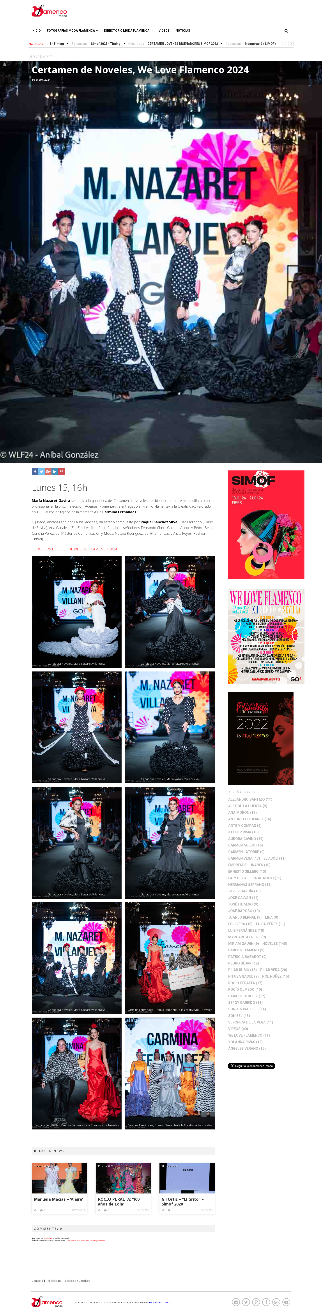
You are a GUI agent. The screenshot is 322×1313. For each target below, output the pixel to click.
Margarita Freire (247, 937)
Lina (271, 917)
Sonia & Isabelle (247, 1009)
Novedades (78, 1210)
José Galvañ (243, 898)
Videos (164, 30)
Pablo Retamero (246, 950)
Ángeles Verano (247, 1048)
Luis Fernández (246, 930)
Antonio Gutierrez (249, 819)
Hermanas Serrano (250, 885)
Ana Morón (242, 812)
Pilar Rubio (242, 970)
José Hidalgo (243, 904)
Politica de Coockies (77, 1281)
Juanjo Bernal (245, 917)
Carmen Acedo (245, 845)
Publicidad (54, 1281)
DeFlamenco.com (159, 1302)
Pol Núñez (275, 976)
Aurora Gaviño (246, 839)
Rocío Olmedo (245, 989)
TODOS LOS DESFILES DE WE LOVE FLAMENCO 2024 (74, 549)
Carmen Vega (244, 858)
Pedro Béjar (243, 963)
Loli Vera (240, 924)
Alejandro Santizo (250, 799)
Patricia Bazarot (247, 957)
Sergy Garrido (245, 1003)
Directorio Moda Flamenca (126, 30)
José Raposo (244, 911)
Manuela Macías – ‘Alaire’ (58, 1199)
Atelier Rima (243, 832)
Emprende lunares (249, 865)
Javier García (244, 891)
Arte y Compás (245, 826)
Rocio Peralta (245, 983)
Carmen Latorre (246, 852)
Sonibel (239, 1016)
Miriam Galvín (243, 944)
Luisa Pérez (270, 924)
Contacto (37, 1281)
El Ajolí (275, 858)
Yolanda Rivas (245, 1042)
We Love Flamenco (249, 1035)
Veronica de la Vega (250, 1022)
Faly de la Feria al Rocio (254, 878)
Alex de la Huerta (247, 806)
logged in (48, 1238)
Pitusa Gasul (243, 976)
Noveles (274, 944)
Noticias (183, 30)
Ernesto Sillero (247, 871)
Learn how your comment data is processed (86, 1240)
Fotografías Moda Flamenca (71, 30)
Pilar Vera (273, 970)
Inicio (36, 30)
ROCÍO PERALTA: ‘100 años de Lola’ (119, 1202)
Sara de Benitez (246, 996)
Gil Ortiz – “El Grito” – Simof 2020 (183, 1202)
